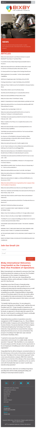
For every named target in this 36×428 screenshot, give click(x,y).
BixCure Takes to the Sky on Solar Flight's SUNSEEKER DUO (16, 216)
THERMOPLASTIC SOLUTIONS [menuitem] (11, 388)
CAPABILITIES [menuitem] (7, 392)
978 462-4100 (7, 414)
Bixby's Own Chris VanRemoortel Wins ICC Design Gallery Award (17, 213)
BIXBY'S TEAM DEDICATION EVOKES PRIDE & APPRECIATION (17, 101)
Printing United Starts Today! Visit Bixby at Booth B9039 (15, 82)
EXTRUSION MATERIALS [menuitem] (10, 390)
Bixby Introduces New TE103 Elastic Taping (12, 98)
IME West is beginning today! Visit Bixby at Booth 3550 (15, 79)
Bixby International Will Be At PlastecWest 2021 (13, 95)
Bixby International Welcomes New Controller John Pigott (16, 170)
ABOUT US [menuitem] (6, 396)
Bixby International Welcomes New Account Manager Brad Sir (16, 187)
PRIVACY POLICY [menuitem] (8, 400)
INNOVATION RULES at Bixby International (12, 205)
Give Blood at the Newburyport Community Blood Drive (15, 92)
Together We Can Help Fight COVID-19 (11, 109)
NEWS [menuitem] (5, 398)
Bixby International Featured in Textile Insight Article (14, 143)
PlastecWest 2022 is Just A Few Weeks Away (12, 89)
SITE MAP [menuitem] (6, 402)
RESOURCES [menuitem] (7, 394)
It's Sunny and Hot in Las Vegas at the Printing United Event (16, 71)
